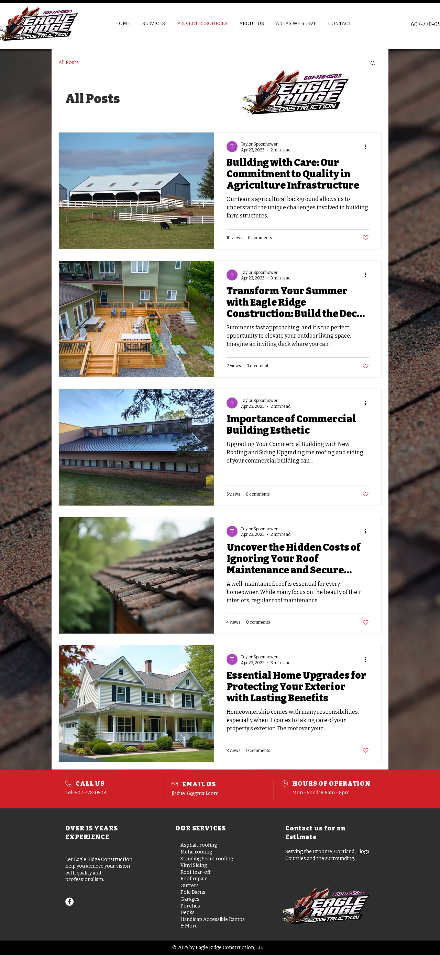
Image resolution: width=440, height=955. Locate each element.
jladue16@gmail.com (195, 793)
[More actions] (368, 275)
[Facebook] (69, 902)
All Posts (68, 62)
